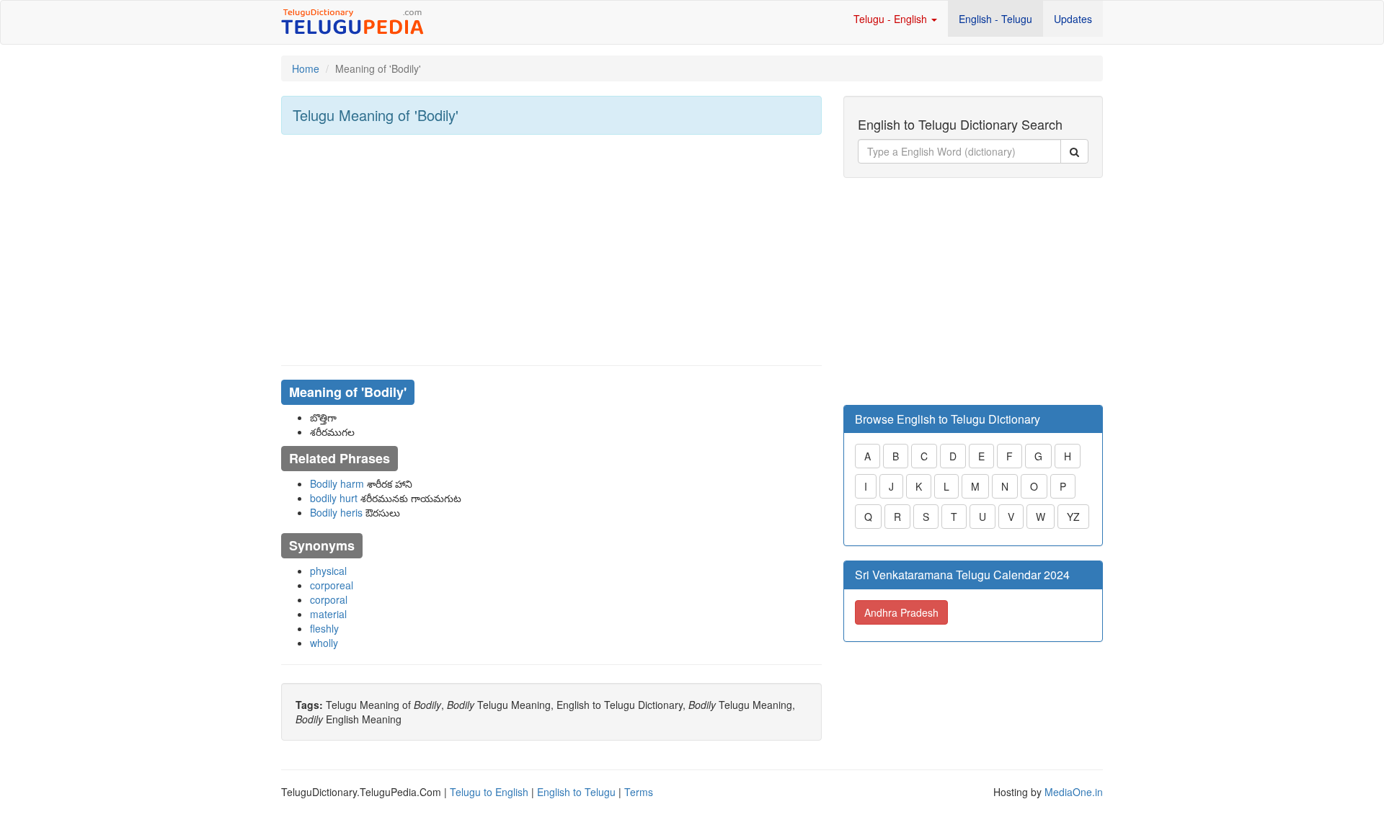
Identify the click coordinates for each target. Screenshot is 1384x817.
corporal (328, 599)
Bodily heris (336, 512)
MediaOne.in (1073, 792)
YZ (1073, 516)
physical (328, 570)
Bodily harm (337, 483)
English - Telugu (995, 19)
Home (305, 68)
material (328, 614)
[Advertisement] (551, 250)
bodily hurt (334, 498)
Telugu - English (891, 19)
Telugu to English (489, 792)
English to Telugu (576, 792)
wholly (324, 642)
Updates (1073, 19)
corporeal (331, 585)
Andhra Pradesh (901, 612)
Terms (638, 792)
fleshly (324, 628)
